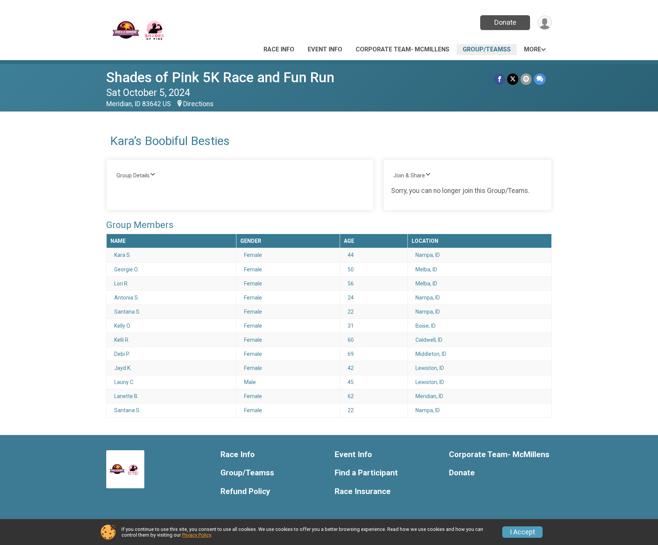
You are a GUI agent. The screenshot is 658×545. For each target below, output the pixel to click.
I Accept (522, 532)
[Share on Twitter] (512, 78)
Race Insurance (363, 491)
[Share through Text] (540, 78)
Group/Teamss (487, 49)
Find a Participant (366, 473)
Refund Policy (245, 491)
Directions (198, 104)
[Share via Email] (526, 78)
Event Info (325, 49)
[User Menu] (545, 23)
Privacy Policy (196, 535)
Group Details (133, 175)
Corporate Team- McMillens (402, 49)
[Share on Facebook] (499, 78)
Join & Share (409, 175)
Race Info (279, 49)
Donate (505, 22)
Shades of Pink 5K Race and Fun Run (220, 77)
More (532, 49)
